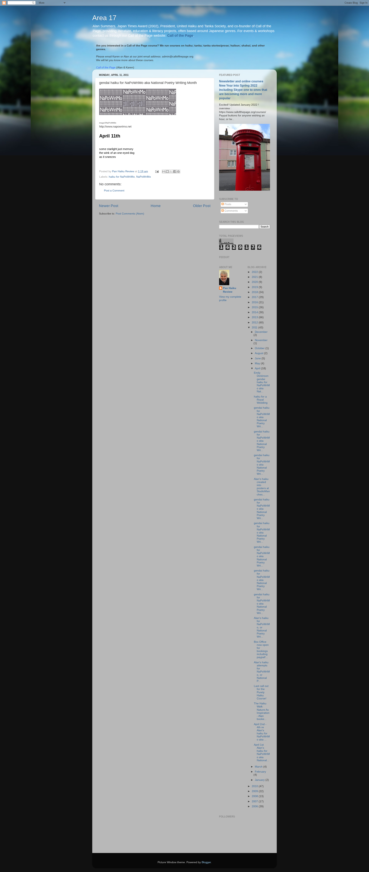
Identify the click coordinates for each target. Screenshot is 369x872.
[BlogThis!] (167, 171)
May (258, 363)
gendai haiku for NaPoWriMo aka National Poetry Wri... (262, 417)
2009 (255, 791)
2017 (255, 297)
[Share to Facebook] (175, 171)
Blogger (206, 862)
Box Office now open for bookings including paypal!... (261, 649)
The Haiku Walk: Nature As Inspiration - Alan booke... (261, 711)
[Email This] (164, 171)
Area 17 (104, 18)
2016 (255, 302)
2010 (255, 786)
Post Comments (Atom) (130, 213)
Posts (227, 204)
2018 (255, 292)
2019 (255, 287)
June (258, 358)
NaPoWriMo (143, 176)
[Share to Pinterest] (178, 171)
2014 (255, 312)
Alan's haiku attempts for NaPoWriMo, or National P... (262, 671)
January (260, 779)
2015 (255, 307)
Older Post (201, 206)
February (260, 771)
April (258, 368)
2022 (255, 272)
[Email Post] (157, 171)
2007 (255, 801)
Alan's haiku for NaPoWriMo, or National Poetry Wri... (262, 627)
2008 (255, 796)
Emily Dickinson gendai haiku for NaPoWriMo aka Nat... (262, 382)
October (260, 348)
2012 (255, 322)
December (261, 331)
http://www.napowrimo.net (115, 126)
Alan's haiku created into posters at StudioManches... (262, 487)
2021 (255, 277)
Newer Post (108, 206)
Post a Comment (114, 190)
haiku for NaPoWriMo (122, 176)
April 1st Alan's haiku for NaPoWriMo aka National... (262, 752)
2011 (255, 327)
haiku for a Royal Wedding (261, 399)
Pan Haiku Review (229, 290)
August (259, 353)
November (261, 340)
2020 (255, 282)
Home (156, 206)
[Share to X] (171, 171)
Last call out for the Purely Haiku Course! (261, 692)
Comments (231, 210)
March (259, 766)
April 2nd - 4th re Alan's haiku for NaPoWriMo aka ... (262, 732)
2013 (255, 317)
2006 (255, 806)
